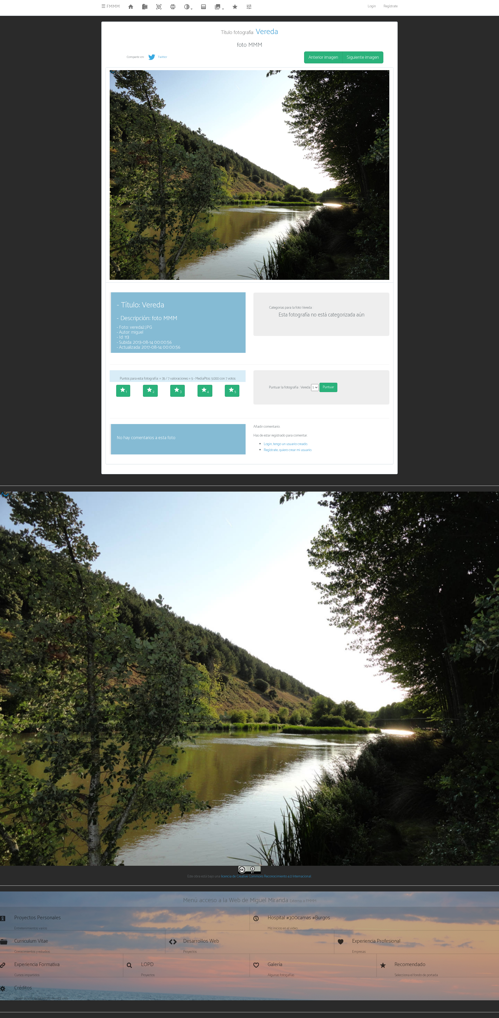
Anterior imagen (323, 57)
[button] (188, 8)
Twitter (162, 57)
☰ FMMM (110, 6)
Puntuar (328, 387)
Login (372, 6)
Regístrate (391, 6)
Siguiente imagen (363, 57)
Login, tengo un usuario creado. (286, 444)
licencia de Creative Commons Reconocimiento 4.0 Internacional (266, 877)
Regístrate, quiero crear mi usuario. (288, 450)
